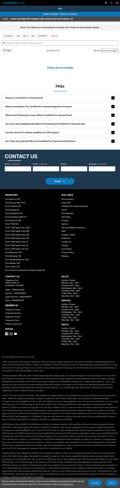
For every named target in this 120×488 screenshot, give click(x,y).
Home (5, 19)
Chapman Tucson (13, 317)
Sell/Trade (65, 217)
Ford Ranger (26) (12, 263)
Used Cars (66, 202)
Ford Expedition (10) (14, 213)
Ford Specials (67, 213)
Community (66, 249)
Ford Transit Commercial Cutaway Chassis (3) (25, 270)
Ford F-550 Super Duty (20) (17, 238)
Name (12, 164)
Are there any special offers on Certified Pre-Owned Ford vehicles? (40, 141)
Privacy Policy (67, 252)
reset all (54, 36)
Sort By (97, 50)
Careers (64, 245)
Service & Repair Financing (73, 227)
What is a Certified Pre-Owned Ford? (24, 98)
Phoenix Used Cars (13, 324)
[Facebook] (7, 334)
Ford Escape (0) (12, 210)
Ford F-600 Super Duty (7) (16, 242)
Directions (65, 238)
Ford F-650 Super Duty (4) (16, 245)
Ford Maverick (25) (13, 252)
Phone (63, 164)
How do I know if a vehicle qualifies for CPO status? (32, 132)
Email (40, 164)
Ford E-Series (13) (13, 206)
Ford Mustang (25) (13, 256)
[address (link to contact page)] (106, 3)
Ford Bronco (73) (12, 199)
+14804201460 (17, 290)
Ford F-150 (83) (12, 224)
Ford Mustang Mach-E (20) (17, 259)
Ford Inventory (67, 199)
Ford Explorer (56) (13, 220)
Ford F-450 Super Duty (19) (17, 235)
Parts (63, 231)
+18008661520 (17, 300)
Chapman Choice (12, 309)
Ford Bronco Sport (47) (15, 202)
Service (64, 224)
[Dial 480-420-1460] (111, 3)
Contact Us (66, 242)
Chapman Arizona (13, 313)
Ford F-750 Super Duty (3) (16, 249)
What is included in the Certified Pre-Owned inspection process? (38, 106)
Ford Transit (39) (12, 266)
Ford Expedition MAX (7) (16, 217)
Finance (64, 220)
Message (97, 164)
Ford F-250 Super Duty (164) (17, 227)
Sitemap (65, 256)
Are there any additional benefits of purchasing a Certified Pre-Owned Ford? (45, 124)
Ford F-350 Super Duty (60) (17, 231)
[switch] (117, 3)
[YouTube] (15, 334)
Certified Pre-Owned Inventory (74, 206)
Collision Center (68, 235)
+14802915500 (19, 293)
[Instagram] (11, 334)
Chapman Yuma (12, 320)
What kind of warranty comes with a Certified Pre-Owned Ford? (38, 115)
